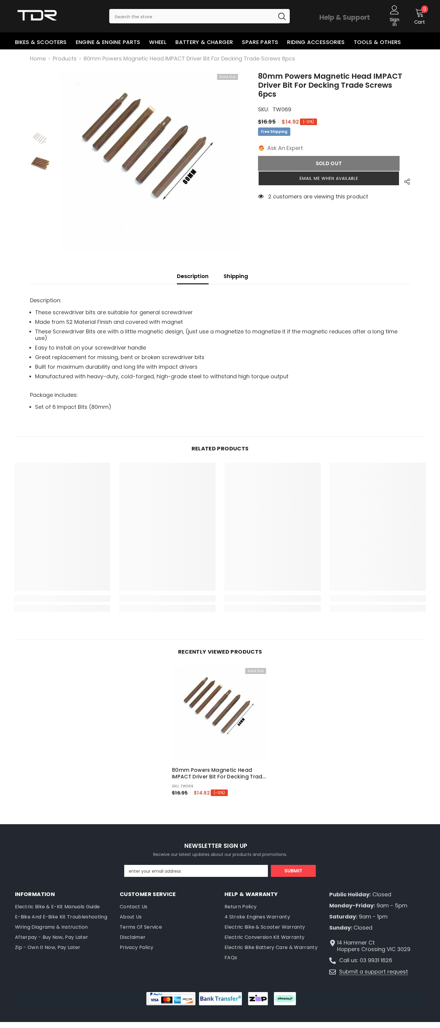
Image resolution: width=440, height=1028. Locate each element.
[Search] (199, 16)
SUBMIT (293, 870)
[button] (329, 178)
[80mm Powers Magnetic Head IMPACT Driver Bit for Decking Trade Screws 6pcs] (220, 714)
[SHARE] (405, 181)
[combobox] (191, 16)
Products (65, 58)
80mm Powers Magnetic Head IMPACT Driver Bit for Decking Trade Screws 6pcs (219, 773)
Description (193, 276)
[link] (62, 598)
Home (38, 58)
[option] (150, 162)
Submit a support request (373, 971)
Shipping (236, 276)
